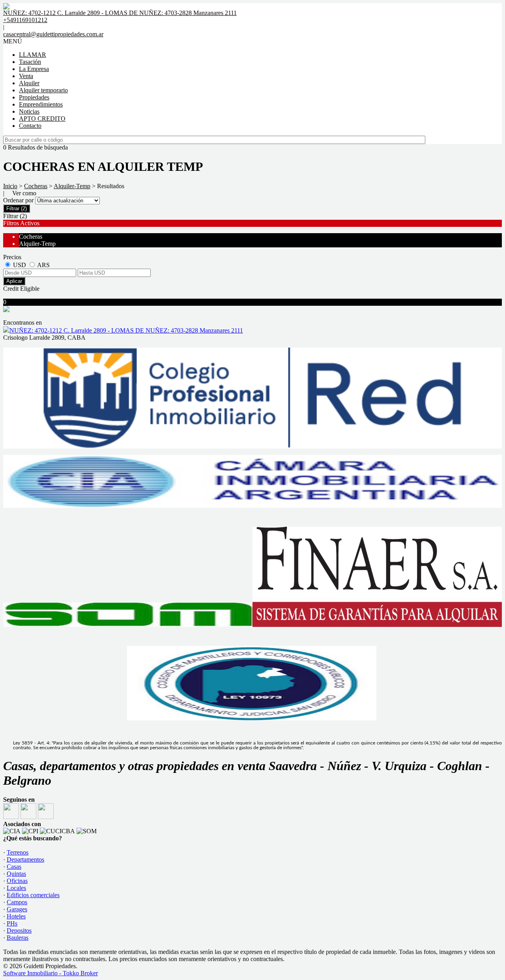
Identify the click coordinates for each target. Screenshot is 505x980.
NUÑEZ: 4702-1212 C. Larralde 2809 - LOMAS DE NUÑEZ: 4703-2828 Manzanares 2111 (126, 330)
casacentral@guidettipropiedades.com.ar (53, 34)
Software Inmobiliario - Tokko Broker (50, 973)
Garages (17, 909)
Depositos (19, 930)
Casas (14, 866)
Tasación (30, 61)
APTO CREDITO (42, 118)
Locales (16, 888)
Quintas (16, 873)
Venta (26, 76)
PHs (12, 923)
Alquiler (29, 83)
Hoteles (16, 916)
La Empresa (34, 68)
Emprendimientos (41, 104)
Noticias (29, 111)
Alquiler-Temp (72, 186)
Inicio (10, 186)
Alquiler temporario (43, 90)
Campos (17, 902)
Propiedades (34, 97)
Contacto (30, 125)
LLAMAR (32, 54)
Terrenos (17, 852)
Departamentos (25, 859)
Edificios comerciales (33, 895)
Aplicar (14, 281)
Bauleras (17, 937)
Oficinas (17, 880)
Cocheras (35, 186)
